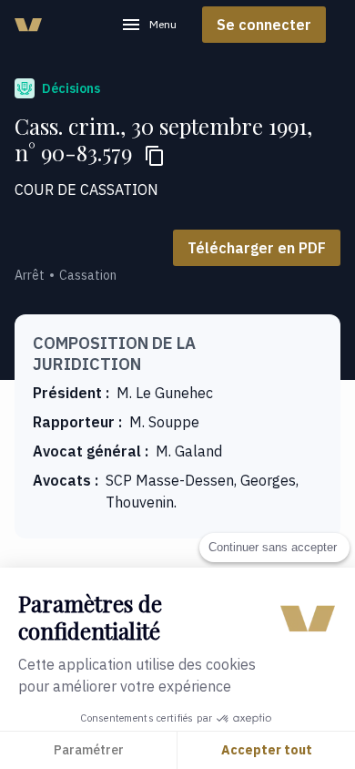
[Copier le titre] (154, 155)
